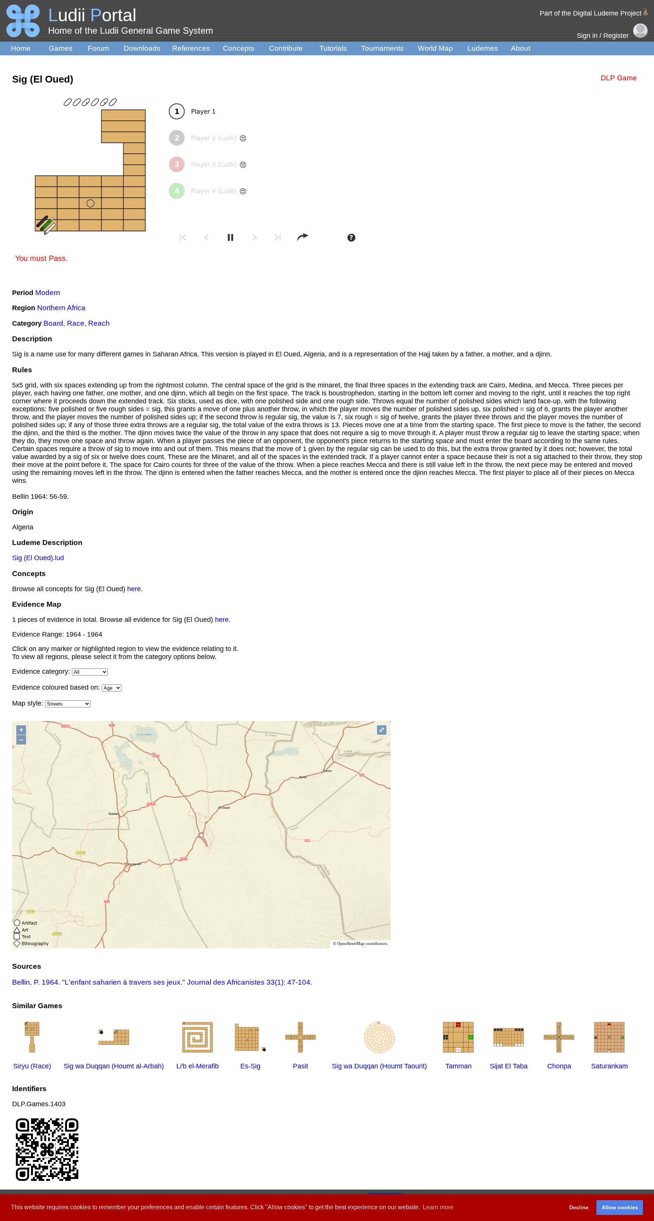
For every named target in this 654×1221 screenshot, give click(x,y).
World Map (435, 48)
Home (21, 48)
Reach (99, 323)
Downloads (142, 48)
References (191, 48)
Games (61, 48)
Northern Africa (61, 307)
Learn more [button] (438, 1207)
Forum (98, 48)
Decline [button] (579, 1207)
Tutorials (333, 48)
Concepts (238, 48)
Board (53, 323)
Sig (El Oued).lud (38, 558)
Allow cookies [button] (620, 1207)
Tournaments (382, 48)
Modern (47, 292)
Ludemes (482, 48)
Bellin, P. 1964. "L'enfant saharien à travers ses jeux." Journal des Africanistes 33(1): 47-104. (162, 982)
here (134, 589)
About (520, 48)
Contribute (286, 48)
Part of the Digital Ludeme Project (591, 13)
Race (75, 323)
